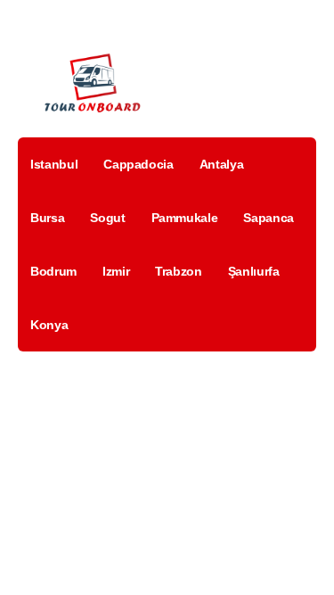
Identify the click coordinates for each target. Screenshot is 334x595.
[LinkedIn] (315, 20)
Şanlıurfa (254, 271)
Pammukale (184, 218)
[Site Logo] (93, 83)
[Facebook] (246, 20)
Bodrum (53, 271)
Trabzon (178, 271)
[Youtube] (269, 20)
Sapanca (268, 218)
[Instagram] (292, 20)
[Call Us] (299, 82)
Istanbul (53, 164)
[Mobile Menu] (31, 83)
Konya (49, 325)
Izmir (115, 271)
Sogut (107, 218)
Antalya (222, 164)
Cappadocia (138, 164)
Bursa (47, 218)
